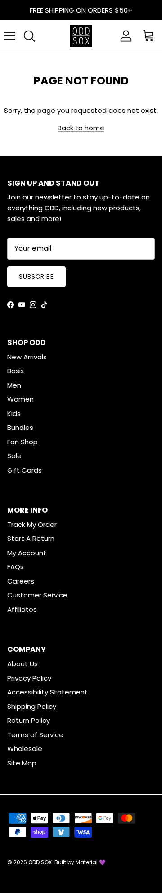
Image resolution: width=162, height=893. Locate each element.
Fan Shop (22, 441)
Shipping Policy (31, 706)
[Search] (29, 36)
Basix (15, 371)
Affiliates (22, 609)
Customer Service (37, 595)
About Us (22, 663)
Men (14, 385)
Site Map (21, 763)
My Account (26, 552)
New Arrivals (27, 357)
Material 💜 (91, 862)
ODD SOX (40, 862)
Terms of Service (35, 734)
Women (20, 399)
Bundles (20, 427)
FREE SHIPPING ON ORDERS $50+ (81, 10)
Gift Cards (24, 470)
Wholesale (24, 748)
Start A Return (30, 538)
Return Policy (28, 720)
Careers (20, 581)
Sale (14, 455)
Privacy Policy (29, 678)
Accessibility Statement (47, 692)
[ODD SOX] (81, 36)
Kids (14, 413)
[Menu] (10, 36)
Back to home (81, 128)
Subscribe (36, 276)
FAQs (15, 566)
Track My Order (32, 524)
